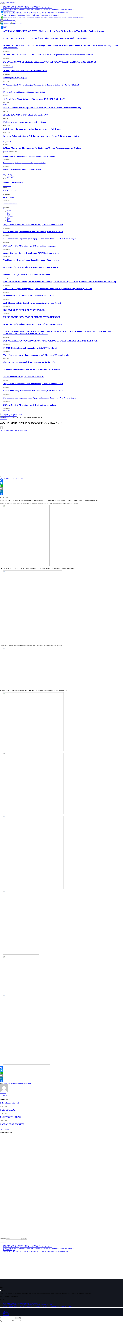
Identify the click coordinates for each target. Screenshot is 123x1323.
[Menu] (0, 413)
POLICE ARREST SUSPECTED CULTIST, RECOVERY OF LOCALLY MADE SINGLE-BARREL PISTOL (50, 341)
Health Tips (10, 177)
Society (9, 143)
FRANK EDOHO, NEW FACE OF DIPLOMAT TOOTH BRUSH (31, 317)
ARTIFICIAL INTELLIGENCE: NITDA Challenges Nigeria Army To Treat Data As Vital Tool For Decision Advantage (35, 12)
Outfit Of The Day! (8, 197)
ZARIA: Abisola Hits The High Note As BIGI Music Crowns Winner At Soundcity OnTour (27, 8)
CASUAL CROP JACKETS (12, 1124)
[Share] (61, 494)
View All (9, 221)
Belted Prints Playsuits (9, 11)
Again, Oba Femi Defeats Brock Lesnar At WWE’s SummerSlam (31, 253)
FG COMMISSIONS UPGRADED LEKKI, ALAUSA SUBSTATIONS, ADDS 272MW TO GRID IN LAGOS (49, 62)
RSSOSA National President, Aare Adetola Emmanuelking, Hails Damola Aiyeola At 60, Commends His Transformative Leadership (38, 9)
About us (5, 1312)
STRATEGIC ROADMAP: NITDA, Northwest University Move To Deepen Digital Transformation (30, 14)
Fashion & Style (7, 174)
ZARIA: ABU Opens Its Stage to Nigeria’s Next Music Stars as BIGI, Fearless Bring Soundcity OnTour (31, 15)
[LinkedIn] (61, 491)
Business (9, 213)
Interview (5, 104)
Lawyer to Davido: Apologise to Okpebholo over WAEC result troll (22, 169)
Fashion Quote (10, 176)
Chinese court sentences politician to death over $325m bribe (29, 362)
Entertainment (7, 141)
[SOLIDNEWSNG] (11, 23)
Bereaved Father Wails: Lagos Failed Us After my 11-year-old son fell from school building (42, 108)
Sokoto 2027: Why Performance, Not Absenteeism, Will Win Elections (33, 232)
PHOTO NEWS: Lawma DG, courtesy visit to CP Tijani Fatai (30, 348)
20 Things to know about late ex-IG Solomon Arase (25, 70)
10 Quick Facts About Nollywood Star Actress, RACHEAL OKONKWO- (34, 99)
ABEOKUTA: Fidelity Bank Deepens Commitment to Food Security (32, 303)
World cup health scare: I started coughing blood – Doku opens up (31, 260)
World (8, 219)
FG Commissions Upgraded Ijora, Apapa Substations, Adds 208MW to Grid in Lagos (39, 239)
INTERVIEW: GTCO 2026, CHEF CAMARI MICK (25, 115)
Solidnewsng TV (7, 410)
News (4, 27)
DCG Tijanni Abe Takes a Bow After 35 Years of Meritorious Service (21, 6)
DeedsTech (32, 1309)
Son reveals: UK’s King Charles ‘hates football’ (23, 376)
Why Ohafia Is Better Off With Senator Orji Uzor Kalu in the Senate (33, 224)
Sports (8, 212)
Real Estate (10, 216)
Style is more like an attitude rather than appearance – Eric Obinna (32, 129)
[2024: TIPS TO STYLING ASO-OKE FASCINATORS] (34, 475)
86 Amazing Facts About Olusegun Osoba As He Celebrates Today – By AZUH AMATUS (41, 85)
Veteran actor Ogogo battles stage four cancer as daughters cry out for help (24, 163)
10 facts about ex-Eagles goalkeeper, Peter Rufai (24, 92)
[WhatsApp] (61, 485)
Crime (8, 218)
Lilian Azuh (6, 428)
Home (5, 26)
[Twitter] (61, 483)
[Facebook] (61, 480)
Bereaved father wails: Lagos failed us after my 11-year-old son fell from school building (41, 136)
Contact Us (6, 1315)
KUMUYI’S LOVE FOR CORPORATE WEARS (24, 310)
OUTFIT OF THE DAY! (10, 204)
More (4, 209)
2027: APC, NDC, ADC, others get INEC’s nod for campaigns (29, 246)
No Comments (30, 428)
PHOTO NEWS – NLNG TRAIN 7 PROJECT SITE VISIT (28, 296)
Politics (9, 210)
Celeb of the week (8, 67)
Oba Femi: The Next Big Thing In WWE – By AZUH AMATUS (30, 267)
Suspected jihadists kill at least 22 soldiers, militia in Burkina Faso (31, 369)
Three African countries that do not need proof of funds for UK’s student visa (36, 355)
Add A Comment (4, 1129)
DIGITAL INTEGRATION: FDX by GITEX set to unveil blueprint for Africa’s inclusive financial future (48, 55)
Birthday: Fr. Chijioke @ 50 (15, 78)
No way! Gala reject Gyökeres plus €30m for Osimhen (26, 274)
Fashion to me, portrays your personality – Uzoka (24, 122)
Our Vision (6, 1313)
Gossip (8, 215)
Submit (18, 1318)
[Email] (61, 488)
